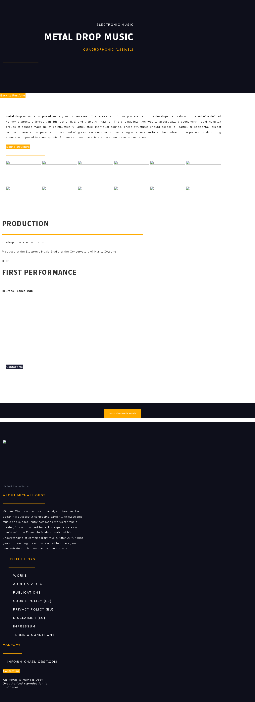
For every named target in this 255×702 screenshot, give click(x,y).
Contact (12, 645)
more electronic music (122, 413)
